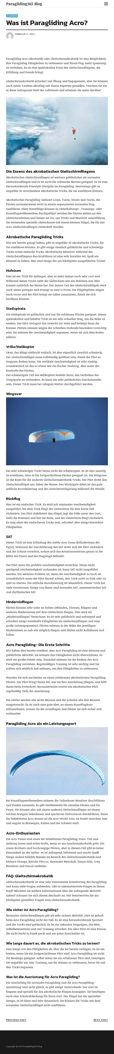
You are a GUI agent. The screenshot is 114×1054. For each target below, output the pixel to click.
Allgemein (12, 16)
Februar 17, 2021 (25, 34)
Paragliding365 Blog (24, 3)
